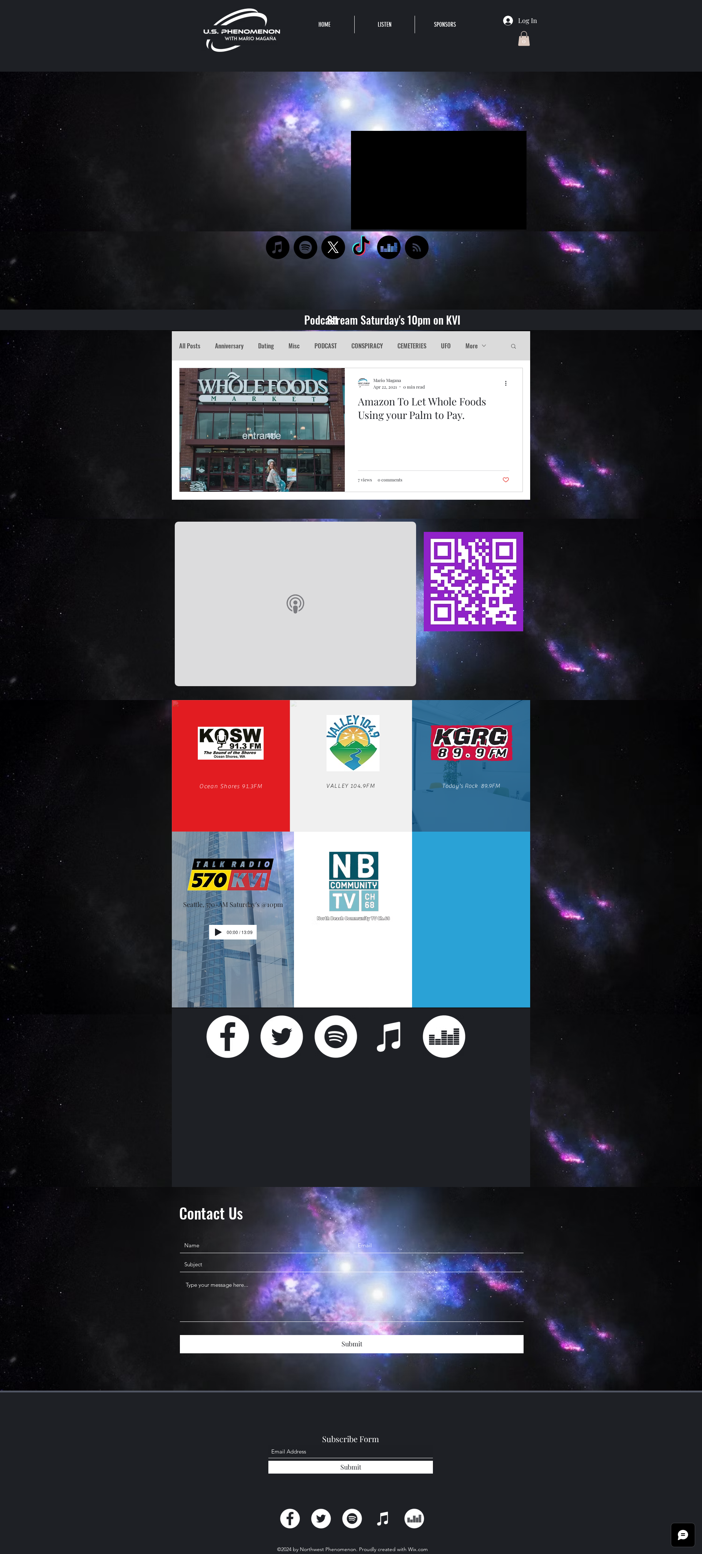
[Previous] (41, 125)
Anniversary (229, 345)
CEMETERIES (411, 345)
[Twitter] (281, 1036)
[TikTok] (361, 247)
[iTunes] (278, 247)
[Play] (218, 932)
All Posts (189, 345)
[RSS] (417, 247)
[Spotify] (305, 247)
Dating (266, 345)
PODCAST (325, 345)
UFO (446, 345)
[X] (333, 247)
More (471, 345)
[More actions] (508, 383)
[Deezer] (389, 247)
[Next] (660, 125)
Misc (294, 345)
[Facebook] (227, 1036)
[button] (384, 24)
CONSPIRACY (367, 345)
